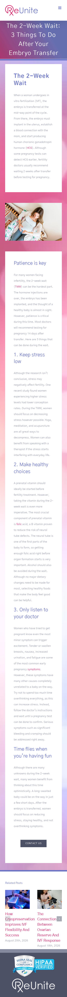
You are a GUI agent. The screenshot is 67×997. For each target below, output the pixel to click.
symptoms (33, 669)
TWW (18, 286)
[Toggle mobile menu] (60, 8)
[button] (7, 918)
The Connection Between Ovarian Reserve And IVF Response (49, 899)
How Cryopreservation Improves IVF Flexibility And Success (17, 899)
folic (19, 524)
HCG (29, 148)
